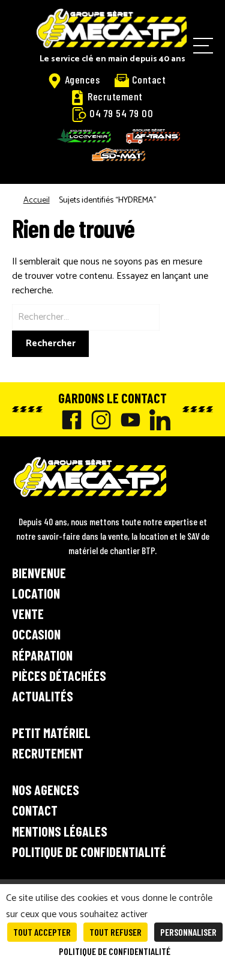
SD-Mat (119, 154)
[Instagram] (98, 419)
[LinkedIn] (156, 419)
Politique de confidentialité (89, 851)
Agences (82, 79)
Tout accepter (42, 932)
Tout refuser (115, 932)
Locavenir (84, 136)
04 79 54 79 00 (121, 113)
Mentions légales (59, 831)
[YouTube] (127, 419)
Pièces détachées (59, 675)
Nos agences (45, 790)
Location (36, 593)
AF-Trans (153, 136)
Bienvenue (39, 573)
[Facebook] (68, 419)
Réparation (42, 655)
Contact (149, 79)
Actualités (42, 696)
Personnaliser (188, 932)
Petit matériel (51, 732)
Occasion (36, 634)
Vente (28, 613)
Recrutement (115, 96)
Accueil (36, 200)
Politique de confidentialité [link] (114, 951)
